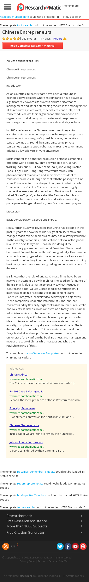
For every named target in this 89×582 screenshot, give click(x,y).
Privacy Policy (28, 561)
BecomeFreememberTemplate (36, 471)
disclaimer (25, 576)
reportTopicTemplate (30, 483)
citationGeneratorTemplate (41, 353)
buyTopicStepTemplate (31, 495)
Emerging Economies (22, 408)
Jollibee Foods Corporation (26, 442)
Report (57, 38)
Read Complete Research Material (32, 45)
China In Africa (19, 374)
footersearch (25, 507)
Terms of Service (47, 561)
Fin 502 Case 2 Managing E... (27, 391)
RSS (13, 546)
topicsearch (24, 25)
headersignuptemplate (14, 17)
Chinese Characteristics (24, 425)
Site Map (64, 561)
